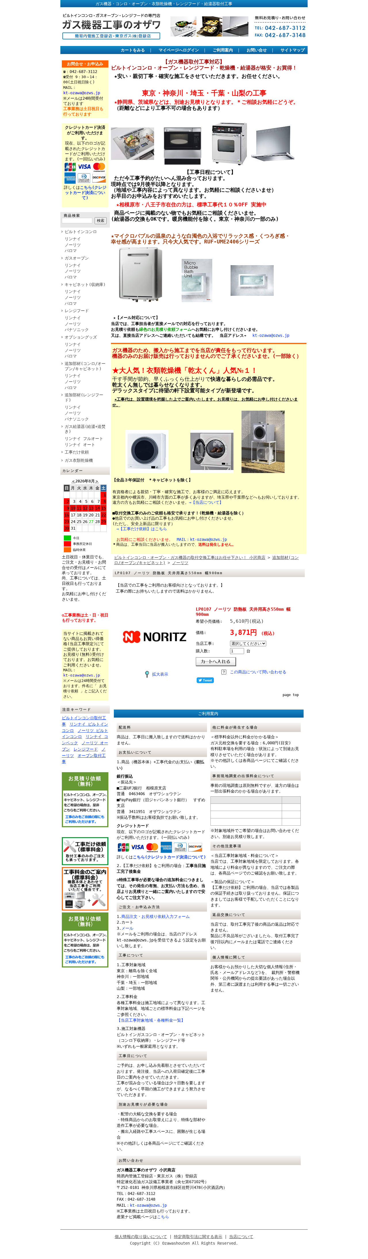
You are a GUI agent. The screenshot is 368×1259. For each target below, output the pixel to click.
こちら (163, 1216)
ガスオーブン (77, 258)
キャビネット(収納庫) (85, 284)
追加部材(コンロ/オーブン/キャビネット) (85, 366)
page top (291, 695)
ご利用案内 (223, 50)
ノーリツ (73, 245)
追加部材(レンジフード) (84, 397)
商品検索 (72, 216)
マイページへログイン (179, 50)
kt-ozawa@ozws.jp (270, 335)
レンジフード (77, 310)
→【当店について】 (206, 502)
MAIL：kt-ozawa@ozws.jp (202, 539)
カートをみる (133, 50)
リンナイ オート (80, 444)
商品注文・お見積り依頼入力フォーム (155, 916)
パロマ (71, 250)
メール (127, 928)
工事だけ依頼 (77, 452)
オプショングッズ (81, 337)
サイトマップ (293, 50)
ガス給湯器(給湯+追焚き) (85, 429)
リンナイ (73, 239)
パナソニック (77, 329)
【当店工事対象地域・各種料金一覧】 (151, 1020)
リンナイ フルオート (84, 438)
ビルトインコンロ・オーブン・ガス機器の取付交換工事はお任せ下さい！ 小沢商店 (189, 557)
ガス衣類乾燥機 (79, 460)
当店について (241, 1236)
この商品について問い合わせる (258, 672)
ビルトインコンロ (81, 231)
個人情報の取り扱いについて (141, 1236)
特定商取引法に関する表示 (198, 1236)
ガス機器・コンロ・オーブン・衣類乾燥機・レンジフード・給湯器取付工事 (147, 3)
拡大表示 (160, 674)
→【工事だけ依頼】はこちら (141, 528)
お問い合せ (257, 50)
